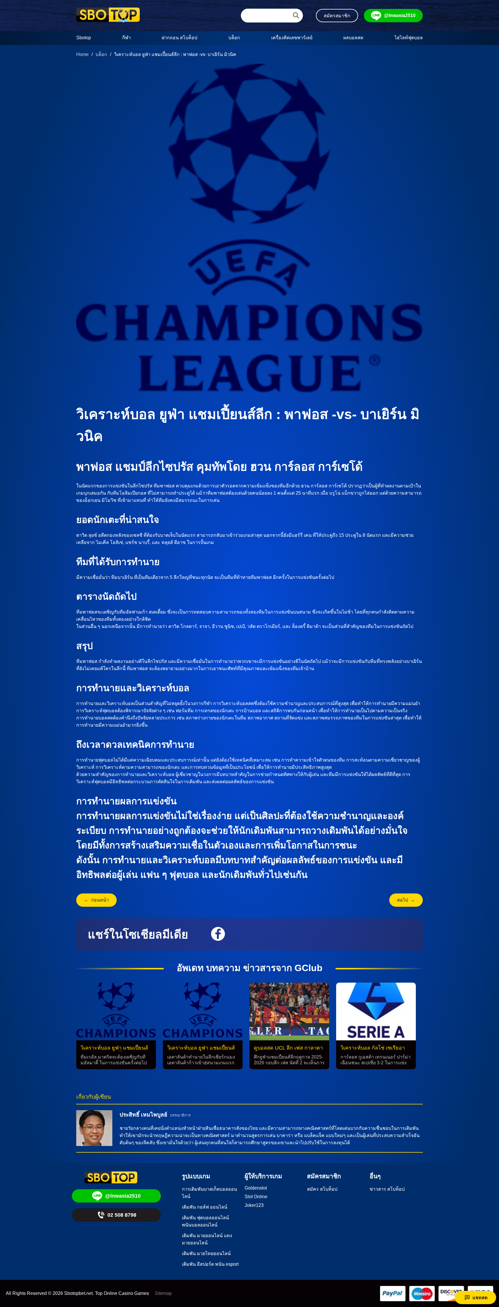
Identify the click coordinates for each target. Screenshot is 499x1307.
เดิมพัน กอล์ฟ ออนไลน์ (204, 1207)
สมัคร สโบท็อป (322, 1189)
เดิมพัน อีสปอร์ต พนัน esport (210, 1264)
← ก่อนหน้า (96, 899)
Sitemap (163, 1293)
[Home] (108, 15)
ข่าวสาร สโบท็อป (387, 1189)
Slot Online (256, 1196)
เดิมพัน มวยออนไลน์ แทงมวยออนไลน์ (207, 1239)
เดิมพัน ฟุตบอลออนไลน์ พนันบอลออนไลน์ (205, 1221)
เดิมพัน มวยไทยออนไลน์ (206, 1253)
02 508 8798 (121, 1215)
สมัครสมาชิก (337, 15)
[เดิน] (296, 15)
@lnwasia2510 (400, 15)
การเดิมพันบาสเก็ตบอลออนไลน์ (209, 1193)
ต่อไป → (406, 899)
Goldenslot (256, 1188)
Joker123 (254, 1205)
